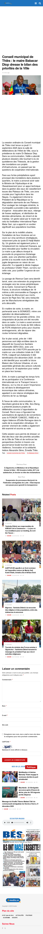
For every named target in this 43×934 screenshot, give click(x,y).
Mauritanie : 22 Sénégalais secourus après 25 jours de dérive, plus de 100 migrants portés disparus (29, 791)
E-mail (5, 715)
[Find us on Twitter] (5, 928)
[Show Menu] (36, 3)
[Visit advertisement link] (21, 858)
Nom (4, 706)
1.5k (22, 535)
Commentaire (7, 680)
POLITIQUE (29, 915)
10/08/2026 (30, 782)
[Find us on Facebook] (2, 928)
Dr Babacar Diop (32, 453)
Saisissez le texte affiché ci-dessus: (15, 750)
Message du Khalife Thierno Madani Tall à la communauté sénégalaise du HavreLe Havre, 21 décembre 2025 (20, 803)
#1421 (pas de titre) (8, 915)
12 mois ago (5, 73)
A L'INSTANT (8, 523)
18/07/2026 (30, 797)
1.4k (22, 615)
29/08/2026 (16, 535)
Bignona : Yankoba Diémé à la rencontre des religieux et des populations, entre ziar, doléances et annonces (21, 609)
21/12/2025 (13, 809)
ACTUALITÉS (20, 915)
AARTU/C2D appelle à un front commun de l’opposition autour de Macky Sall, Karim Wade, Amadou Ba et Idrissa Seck (20, 570)
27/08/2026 (16, 657)
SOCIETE (14, 917)
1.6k (36, 797)
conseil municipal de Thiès (16, 453)
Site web (5, 725)
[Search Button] (40, 3)
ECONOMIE (6, 917)
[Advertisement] (21, 30)
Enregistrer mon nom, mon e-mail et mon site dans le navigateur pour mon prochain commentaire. (22, 735)
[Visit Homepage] (7, 3)
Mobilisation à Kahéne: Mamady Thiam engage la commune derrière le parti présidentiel (28, 775)
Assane (9, 535)
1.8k (19, 809)
